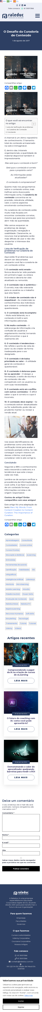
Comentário (8, 813)
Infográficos (11, 574)
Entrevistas (10, 560)
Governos (21, 924)
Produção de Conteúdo (16, 599)
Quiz (31, 599)
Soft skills (30, 614)
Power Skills (28, 594)
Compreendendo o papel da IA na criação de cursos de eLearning (21, 672)
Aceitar (21, 1001)
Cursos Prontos (12, 550)
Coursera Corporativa (21, 941)
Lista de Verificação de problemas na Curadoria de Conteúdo (20, 128)
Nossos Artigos (21, 944)
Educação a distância (15, 555)
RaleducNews (12, 604)
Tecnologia (23, 618)
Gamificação (11, 570)
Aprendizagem (12, 540)
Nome (5, 835)
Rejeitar (21, 1007)
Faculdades (21, 921)
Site (4, 850)
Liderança (30, 579)
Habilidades (24, 570)
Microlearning (22, 584)
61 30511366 (29, 8)
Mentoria (10, 584)
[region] (21, 994)
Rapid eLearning (13, 609)
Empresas (21, 918)
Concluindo (11, 132)
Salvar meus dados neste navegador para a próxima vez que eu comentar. (19, 861)
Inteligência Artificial (14, 579)
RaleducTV (26, 604)
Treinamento (11, 623)
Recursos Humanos (14, 614)
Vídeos (18, 628)
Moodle (26, 589)
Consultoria (27, 540)
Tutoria (23, 623)
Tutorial (32, 623)
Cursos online (26, 545)
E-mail (5, 842)
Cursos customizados (21, 935)
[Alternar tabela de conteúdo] (32, 124)
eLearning (31, 555)
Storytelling (11, 618)
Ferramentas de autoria (16, 565)
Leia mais (21, 680)
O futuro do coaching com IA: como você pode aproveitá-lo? (21, 720)
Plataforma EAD (13, 594)
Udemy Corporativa (21, 938)
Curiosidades (11, 545)
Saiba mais (28, 995)
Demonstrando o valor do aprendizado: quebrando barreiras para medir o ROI (21, 769)
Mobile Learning (13, 589)
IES (33, 570)
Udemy (9, 628)
